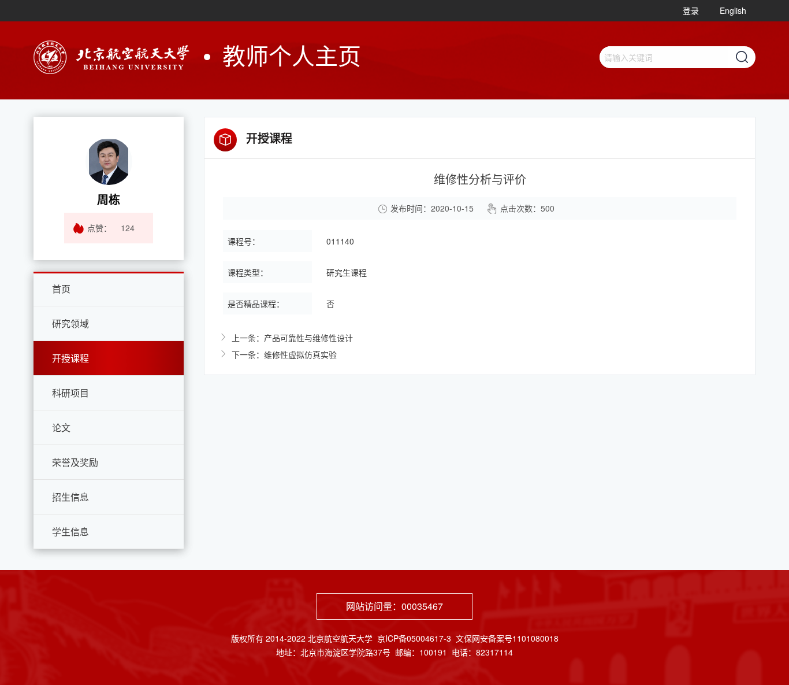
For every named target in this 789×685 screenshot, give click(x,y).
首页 (61, 288)
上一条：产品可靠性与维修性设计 (292, 337)
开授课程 (70, 358)
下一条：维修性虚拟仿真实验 (284, 354)
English (733, 10)
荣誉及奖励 (75, 462)
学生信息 (70, 531)
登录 (691, 10)
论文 (61, 427)
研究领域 (70, 323)
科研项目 (70, 392)
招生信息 (70, 496)
